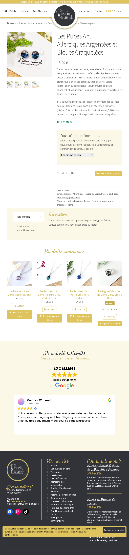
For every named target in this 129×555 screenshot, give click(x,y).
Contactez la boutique (61, 501)
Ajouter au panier (110, 173)
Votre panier (56, 472)
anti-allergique (75, 201)
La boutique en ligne (60, 468)
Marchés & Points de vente (63, 494)
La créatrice (56, 475)
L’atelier (13, 11)
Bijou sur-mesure (59, 498)
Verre (77, 197)
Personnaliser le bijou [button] (21, 314)
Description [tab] (23, 216)
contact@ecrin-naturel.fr (25, 503)
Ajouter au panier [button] (111, 323)
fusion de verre (99, 201)
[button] (47, 36)
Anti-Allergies (40, 11)
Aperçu (21, 305)
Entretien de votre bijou (62, 504)
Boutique (25, 11)
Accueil (54, 465)
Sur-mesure (85, 11)
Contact (99, 11)
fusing (87, 201)
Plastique (106, 194)
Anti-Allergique (75, 194)
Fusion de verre (92, 194)
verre (70, 204)
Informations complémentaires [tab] (26, 228)
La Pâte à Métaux (59, 478)
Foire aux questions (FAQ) (62, 507)
